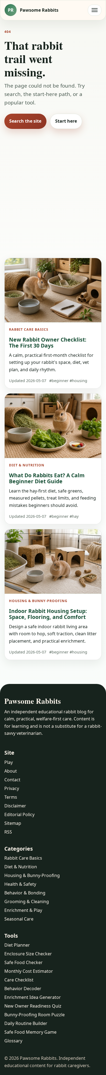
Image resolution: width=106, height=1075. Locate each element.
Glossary (13, 1041)
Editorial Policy (19, 814)
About (10, 771)
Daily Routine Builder (25, 1023)
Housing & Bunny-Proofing (32, 875)
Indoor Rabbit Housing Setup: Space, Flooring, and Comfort (48, 614)
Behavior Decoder (22, 989)
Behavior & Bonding (24, 893)
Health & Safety (20, 884)
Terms (10, 797)
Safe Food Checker (23, 962)
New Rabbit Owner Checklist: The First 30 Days (47, 342)
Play (8, 762)
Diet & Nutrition (20, 867)
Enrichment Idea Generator (32, 997)
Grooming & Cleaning (26, 901)
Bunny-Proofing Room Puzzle (34, 1015)
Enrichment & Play (23, 910)
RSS (8, 832)
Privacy (11, 788)
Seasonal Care (18, 919)
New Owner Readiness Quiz (32, 1006)
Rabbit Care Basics (23, 858)
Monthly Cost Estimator (28, 971)
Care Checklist (18, 980)
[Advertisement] (53, 191)
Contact (12, 780)
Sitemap (12, 823)
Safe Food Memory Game (30, 1032)
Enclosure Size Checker (28, 954)
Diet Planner (17, 945)
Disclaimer (15, 806)
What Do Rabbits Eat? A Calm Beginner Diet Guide (47, 478)
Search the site (25, 121)
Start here (66, 121)
